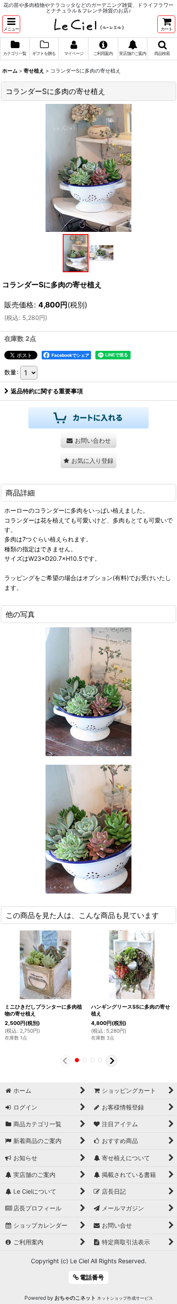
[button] (11, 24)
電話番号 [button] (91, 1277)
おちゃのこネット (75, 1298)
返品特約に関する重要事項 (47, 391)
